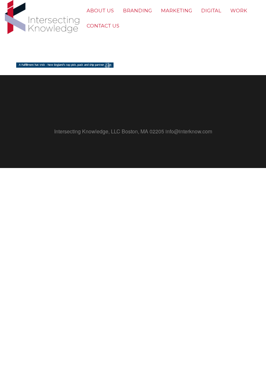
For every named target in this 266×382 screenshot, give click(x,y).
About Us (100, 10)
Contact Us (103, 26)
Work (238, 10)
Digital (211, 10)
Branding (137, 10)
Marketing (176, 10)
